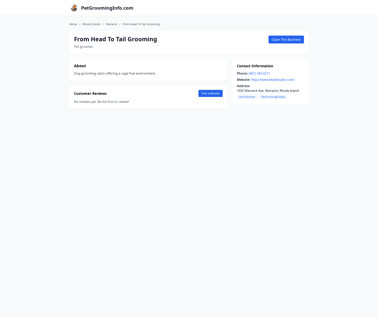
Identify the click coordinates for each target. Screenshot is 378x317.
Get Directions (247, 97)
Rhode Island (91, 24)
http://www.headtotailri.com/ (273, 79)
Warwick (111, 24)
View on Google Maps (273, 97)
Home (73, 24)
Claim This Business (286, 39)
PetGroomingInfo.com (107, 8)
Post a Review (211, 93)
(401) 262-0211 (259, 73)
